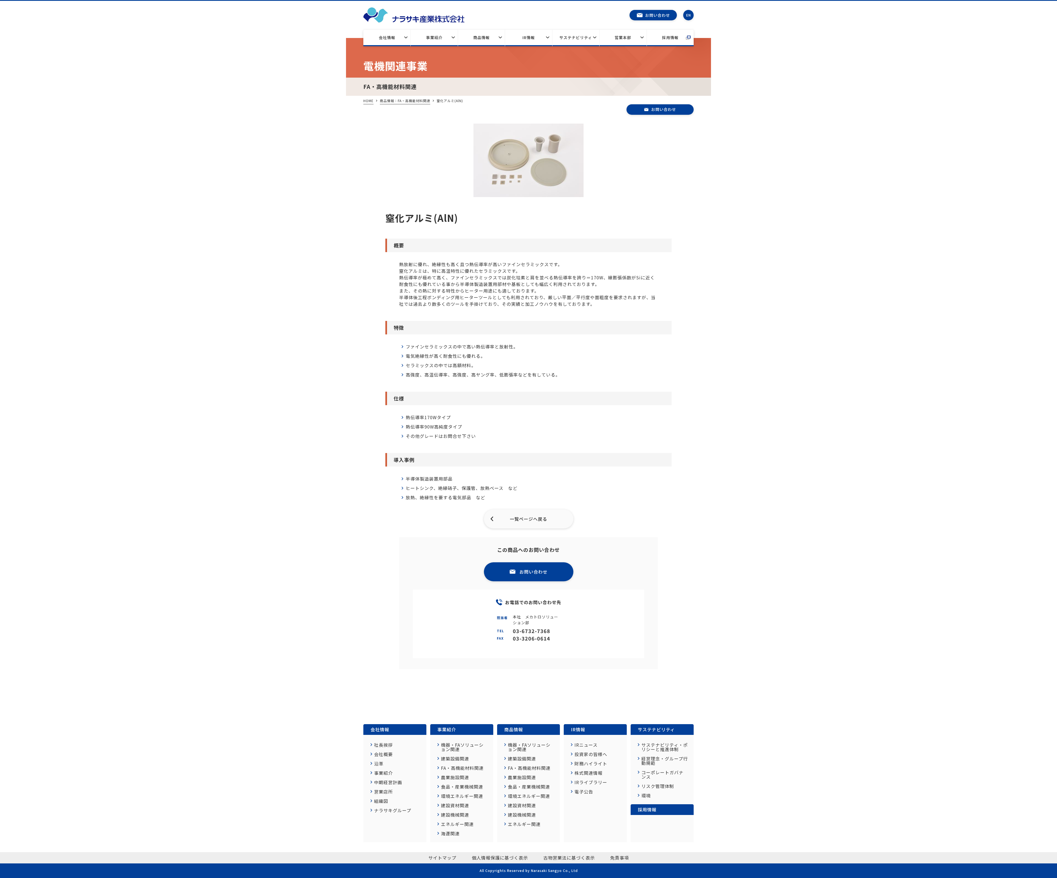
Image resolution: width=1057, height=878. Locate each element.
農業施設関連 (455, 777)
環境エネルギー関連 (462, 796)
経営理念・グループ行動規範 (664, 760)
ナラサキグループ (392, 810)
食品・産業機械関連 (462, 786)
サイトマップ (442, 857)
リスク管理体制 (657, 786)
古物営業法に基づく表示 (569, 857)
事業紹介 (434, 37)
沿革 (378, 763)
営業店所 (383, 791)
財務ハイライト (590, 763)
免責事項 (619, 857)
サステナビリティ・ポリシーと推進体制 (664, 747)
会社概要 (383, 754)
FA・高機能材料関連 (462, 768)
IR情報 (528, 37)
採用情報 (670, 37)
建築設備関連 (455, 758)
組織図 (381, 801)
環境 (646, 795)
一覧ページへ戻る (528, 519)
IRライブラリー (590, 782)
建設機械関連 (455, 814)
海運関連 (450, 833)
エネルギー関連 (457, 824)
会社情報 (387, 37)
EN (688, 15)
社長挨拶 (383, 745)
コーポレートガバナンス (662, 774)
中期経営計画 (388, 782)
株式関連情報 (588, 773)
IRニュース (586, 745)
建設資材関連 (455, 805)
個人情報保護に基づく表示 (500, 857)
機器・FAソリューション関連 (462, 747)
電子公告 (583, 791)
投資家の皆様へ (590, 754)
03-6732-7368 (531, 630)
